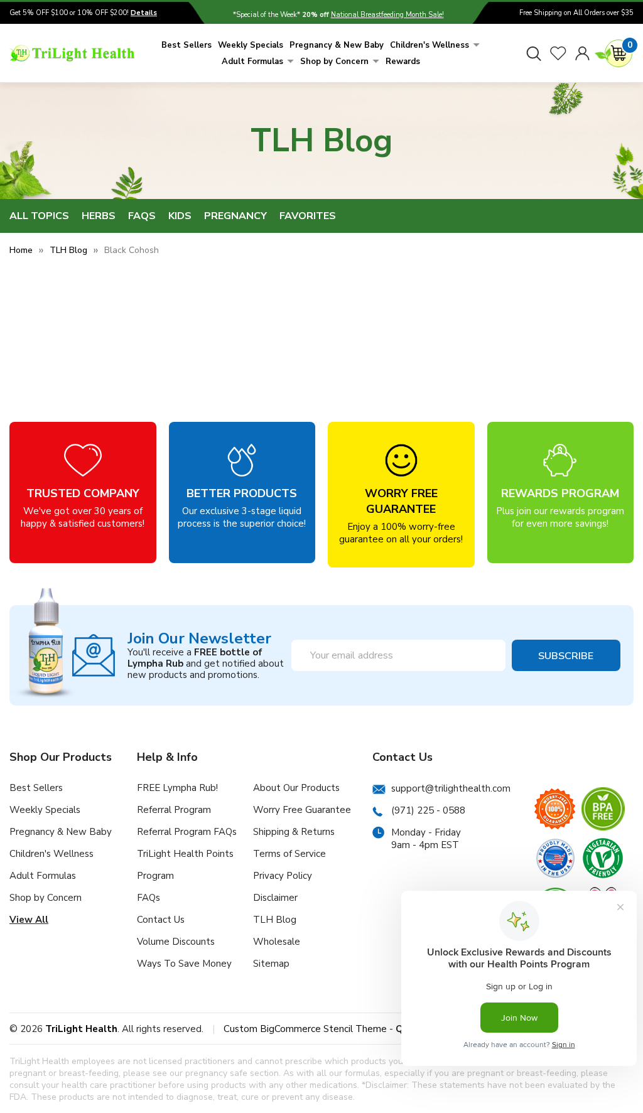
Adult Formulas (252, 61)
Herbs (99, 216)
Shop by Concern (334, 61)
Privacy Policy (282, 875)
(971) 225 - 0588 (428, 810)
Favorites (307, 216)
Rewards (403, 61)
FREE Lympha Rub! (177, 788)
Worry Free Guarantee (302, 810)
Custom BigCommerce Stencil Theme (305, 1029)
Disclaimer (275, 897)
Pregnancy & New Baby (336, 45)
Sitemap (271, 963)
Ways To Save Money (184, 963)
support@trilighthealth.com (451, 788)
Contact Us (161, 919)
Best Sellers (186, 45)
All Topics (39, 216)
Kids (180, 216)
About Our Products (296, 788)
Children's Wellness (429, 45)
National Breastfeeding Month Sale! (387, 14)
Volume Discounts (176, 941)
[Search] (533, 53)
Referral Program (174, 810)
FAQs (142, 216)
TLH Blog (274, 919)
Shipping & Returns (294, 831)
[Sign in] (582, 53)
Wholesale (276, 941)
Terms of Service (289, 853)
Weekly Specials (250, 45)
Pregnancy (235, 216)
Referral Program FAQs (187, 831)
